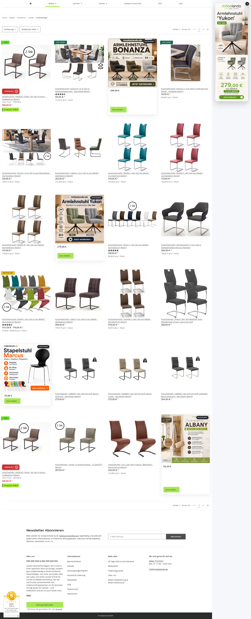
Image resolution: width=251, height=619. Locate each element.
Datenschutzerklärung (69, 536)
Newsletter (72, 580)
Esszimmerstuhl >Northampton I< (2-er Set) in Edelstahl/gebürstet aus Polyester (181, 246)
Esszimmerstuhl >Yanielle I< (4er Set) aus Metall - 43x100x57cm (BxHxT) (129, 320)
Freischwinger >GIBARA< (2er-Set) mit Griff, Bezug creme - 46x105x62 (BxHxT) (130, 395)
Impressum (72, 593)
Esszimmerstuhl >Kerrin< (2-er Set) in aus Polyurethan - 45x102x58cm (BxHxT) (26, 174)
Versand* (58, 609)
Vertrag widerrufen (44, 605)
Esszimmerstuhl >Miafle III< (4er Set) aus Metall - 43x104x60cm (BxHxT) (23, 246)
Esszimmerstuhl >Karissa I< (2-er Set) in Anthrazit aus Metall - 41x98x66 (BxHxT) (184, 90)
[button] (26, 77)
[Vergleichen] (40, 43)
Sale (180, 3)
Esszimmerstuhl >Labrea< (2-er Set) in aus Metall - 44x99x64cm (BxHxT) (77, 174)
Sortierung (9, 29)
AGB (69, 584)
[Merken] (46, 43)
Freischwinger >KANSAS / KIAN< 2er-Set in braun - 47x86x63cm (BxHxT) (24, 473)
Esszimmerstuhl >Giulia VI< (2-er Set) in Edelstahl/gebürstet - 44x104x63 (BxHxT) (72, 90)
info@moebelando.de (158, 569)
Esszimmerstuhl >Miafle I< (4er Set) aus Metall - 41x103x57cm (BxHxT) (129, 174)
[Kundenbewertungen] (60, 94)
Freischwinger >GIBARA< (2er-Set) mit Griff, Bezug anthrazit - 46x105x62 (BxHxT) (77, 395)
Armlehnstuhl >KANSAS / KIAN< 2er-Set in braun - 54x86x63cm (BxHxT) (24, 98)
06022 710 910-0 (156, 561)
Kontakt (70, 566)
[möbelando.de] (30, 3)
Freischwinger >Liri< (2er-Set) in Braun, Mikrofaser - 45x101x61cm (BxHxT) (130, 466)
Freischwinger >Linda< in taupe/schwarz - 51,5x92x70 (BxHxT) (78, 466)
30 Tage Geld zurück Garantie (121, 561)
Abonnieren (176, 536)
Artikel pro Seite (29, 29)
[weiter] (207, 29)
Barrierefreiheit (74, 561)
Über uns (112, 575)
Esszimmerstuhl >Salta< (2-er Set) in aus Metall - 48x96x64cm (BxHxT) (76, 320)
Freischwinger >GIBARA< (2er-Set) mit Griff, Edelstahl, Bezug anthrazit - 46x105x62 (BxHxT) (184, 395)
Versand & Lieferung (76, 575)
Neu (160, 3)
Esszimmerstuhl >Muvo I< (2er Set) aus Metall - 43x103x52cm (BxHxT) (128, 246)
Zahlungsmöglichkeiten (77, 570)
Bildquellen (113, 566)
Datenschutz (72, 589)
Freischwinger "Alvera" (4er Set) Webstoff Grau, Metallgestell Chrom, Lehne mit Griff (181, 320)
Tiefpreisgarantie (115, 570)
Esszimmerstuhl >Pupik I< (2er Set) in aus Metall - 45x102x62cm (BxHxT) (23, 320)
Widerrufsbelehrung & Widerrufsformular (118, 581)
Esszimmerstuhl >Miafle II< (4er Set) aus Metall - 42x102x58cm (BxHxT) (182, 174)
